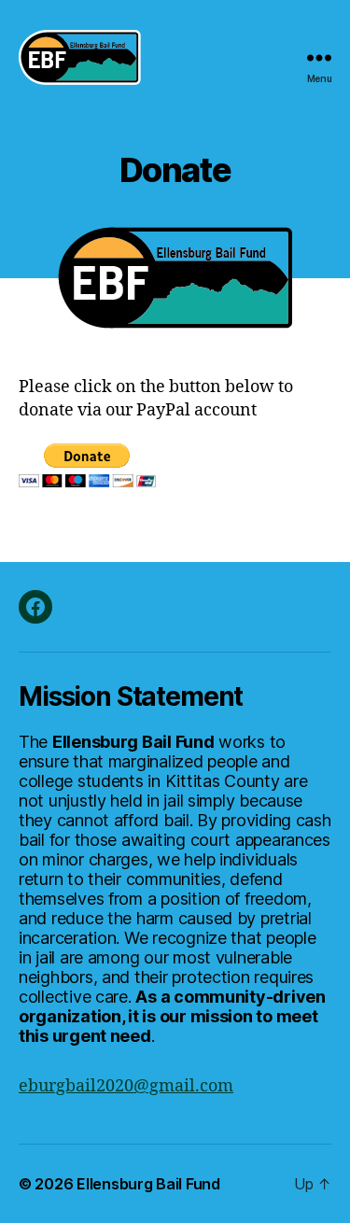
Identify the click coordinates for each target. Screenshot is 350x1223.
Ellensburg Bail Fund (148, 1183)
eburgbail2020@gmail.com (126, 1086)
